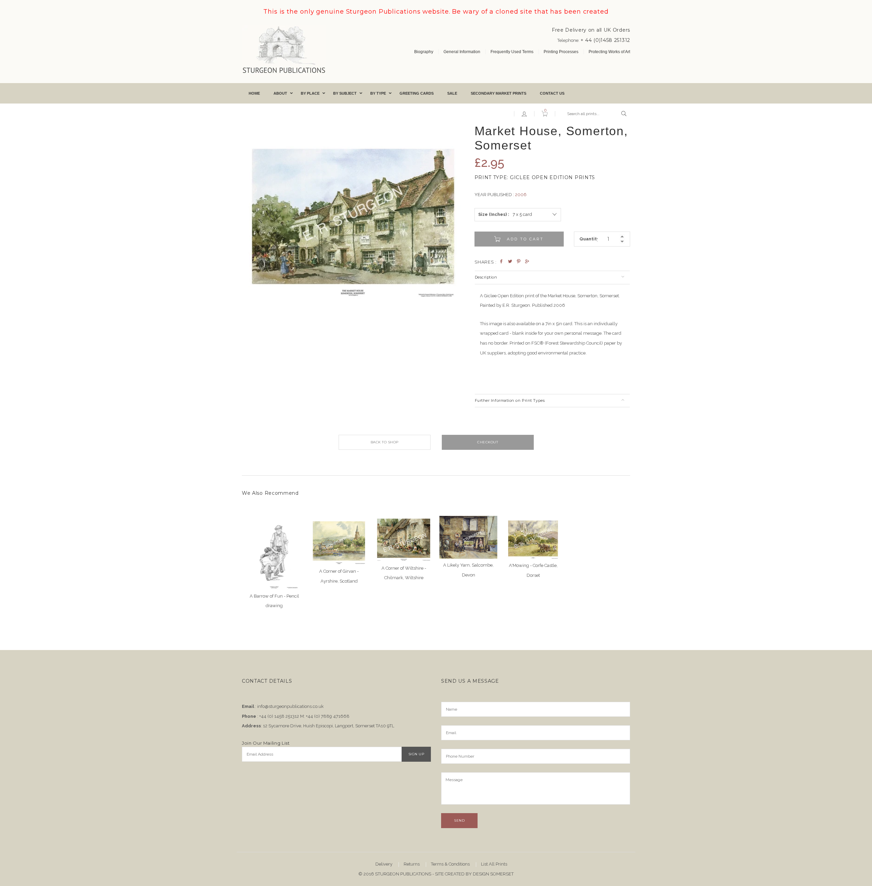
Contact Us (552, 93)
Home (254, 93)
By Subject (345, 93)
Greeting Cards (417, 93)
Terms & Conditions (450, 864)
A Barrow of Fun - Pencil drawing (274, 601)
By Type (378, 93)
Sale (452, 93)
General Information (461, 51)
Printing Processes (561, 51)
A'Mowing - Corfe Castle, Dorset (533, 570)
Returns (412, 864)
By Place (310, 93)
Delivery (383, 864)
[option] (353, 210)
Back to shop (385, 442)
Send (459, 820)
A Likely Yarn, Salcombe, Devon (468, 570)
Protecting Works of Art (609, 51)
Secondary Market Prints (498, 93)
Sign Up (416, 754)
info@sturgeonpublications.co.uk (290, 706)
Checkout (487, 442)
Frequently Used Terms (511, 51)
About (280, 93)
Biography (423, 51)
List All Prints (494, 864)
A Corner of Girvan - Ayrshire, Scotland (339, 576)
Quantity (588, 238)
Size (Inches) (492, 214)
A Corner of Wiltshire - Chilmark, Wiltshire (404, 573)
